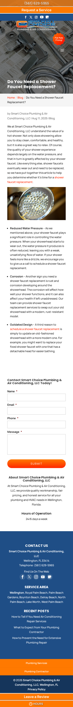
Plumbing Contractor (36, 671)
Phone (12, 418)
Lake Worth (33, 602)
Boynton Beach (29, 597)
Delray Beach (48, 597)
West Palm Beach (52, 602)
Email (12, 405)
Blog (52, 118)
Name (12, 391)
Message (14, 432)
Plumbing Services (36, 663)
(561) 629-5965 (36, 3)
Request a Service (36, 10)
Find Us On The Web (36, 571)
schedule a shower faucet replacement (34, 329)
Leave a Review (36, 696)
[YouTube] (41, 18)
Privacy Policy (36, 689)
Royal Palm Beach (36, 592)
